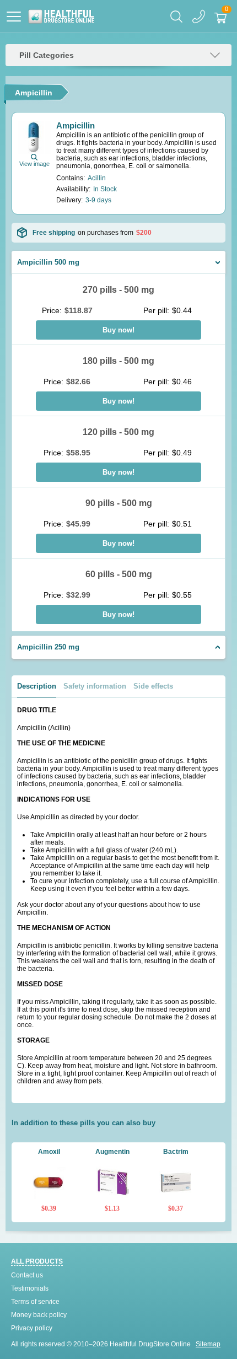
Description (36, 686)
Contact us (27, 1275)
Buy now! (118, 330)
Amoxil (49, 1152)
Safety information (94, 686)
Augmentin (112, 1152)
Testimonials (30, 1288)
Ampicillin (75, 125)
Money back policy (39, 1315)
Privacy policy (31, 1328)
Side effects (153, 686)
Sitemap (208, 1344)
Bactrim (175, 1152)
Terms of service (35, 1302)
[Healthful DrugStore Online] (61, 16)
